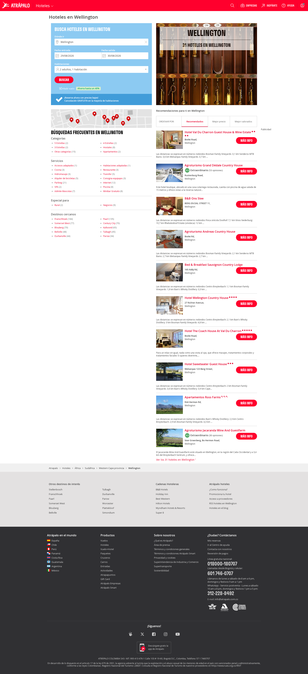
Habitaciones (62, 64)
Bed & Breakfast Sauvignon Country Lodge (214, 265)
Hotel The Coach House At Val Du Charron (213, 331)
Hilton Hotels (163, 503)
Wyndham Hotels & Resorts (170, 508)
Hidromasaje (61, 174)
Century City (109, 223)
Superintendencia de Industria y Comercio (176, 562)
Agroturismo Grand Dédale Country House (214, 165)
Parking (58, 182)
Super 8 (160, 512)
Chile (54, 544)
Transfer (107, 174)
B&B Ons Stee (194, 198)
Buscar (64, 79)
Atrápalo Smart (109, 587)
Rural (57, 205)
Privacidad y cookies (164, 557)
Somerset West (62, 223)
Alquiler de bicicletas (65, 178)
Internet (107, 182)
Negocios (107, 205)
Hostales (107, 147)
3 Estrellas (60, 147)
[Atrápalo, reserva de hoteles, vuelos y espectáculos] (16, 5)
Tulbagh (107, 231)
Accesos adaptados (64, 165)
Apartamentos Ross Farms (203, 397)
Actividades (107, 570)
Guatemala (57, 562)
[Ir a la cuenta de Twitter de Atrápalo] (142, 634)
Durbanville (60, 236)
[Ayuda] (287, 5)
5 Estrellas (60, 143)
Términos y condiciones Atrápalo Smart (174, 553)
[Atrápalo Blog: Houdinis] (131, 634)
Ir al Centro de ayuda (218, 545)
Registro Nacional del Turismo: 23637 (121, 665)
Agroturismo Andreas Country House (210, 232)
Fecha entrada (62, 50)
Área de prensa (162, 544)
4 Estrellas (108, 143)
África (78, 468)
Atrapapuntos (108, 574)
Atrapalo (53, 468)
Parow (106, 236)
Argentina (57, 566)
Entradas (105, 566)
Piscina (106, 186)
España (55, 540)
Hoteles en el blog (218, 508)
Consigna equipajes (113, 178)
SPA (56, 186)
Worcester (107, 503)
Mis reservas (214, 540)
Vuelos (104, 540)
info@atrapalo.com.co (226, 599)
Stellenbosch (55, 489)
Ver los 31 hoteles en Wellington (175, 459)
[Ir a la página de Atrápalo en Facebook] (154, 634)
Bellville (58, 231)
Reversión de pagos (217, 553)
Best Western (163, 498)
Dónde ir (59, 36)
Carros (104, 562)
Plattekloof (108, 508)
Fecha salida (108, 50)
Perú (54, 549)
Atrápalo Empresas (110, 583)
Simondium (108, 512)
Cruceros (105, 557)
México (55, 570)
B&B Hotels (162, 489)
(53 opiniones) (216, 170)
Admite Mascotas (63, 191)
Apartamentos (110, 151)
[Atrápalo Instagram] (166, 634)
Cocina (58, 169)
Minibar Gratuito (111, 191)
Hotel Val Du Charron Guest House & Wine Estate (218, 132)
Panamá (56, 553)
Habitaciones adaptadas (115, 165)
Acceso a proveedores (220, 498)
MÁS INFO (246, 140)
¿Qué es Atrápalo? (163, 540)
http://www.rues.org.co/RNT (226, 665)
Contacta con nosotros (219, 549)
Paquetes (106, 553)
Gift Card (105, 579)
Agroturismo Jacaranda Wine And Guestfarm (215, 430)
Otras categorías (63, 151)
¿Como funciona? (218, 489)
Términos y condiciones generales (171, 549)
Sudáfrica (90, 468)
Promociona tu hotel (220, 494)
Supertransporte (163, 566)
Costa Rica (57, 557)
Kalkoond (107, 227)
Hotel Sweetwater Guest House (206, 364)
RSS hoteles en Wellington (223, 503)
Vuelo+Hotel (107, 549)
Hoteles (66, 468)
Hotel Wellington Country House (206, 298)
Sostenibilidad (161, 570)
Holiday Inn (162, 494)
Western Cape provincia (111, 468)
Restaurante (109, 169)
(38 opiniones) (216, 435)
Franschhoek (61, 218)
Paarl (105, 218)
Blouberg (59, 227)
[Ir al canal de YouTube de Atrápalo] (178, 634)
